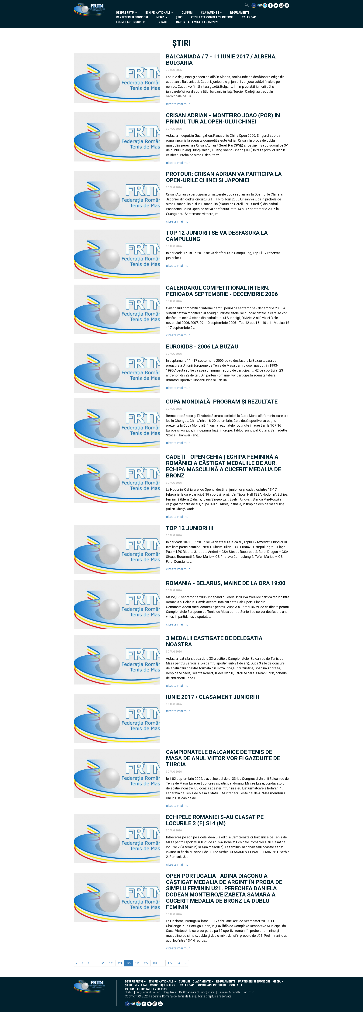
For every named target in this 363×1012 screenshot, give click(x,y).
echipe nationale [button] (158, 12)
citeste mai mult (178, 104)
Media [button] (160, 17)
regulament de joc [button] (148, 992)
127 (146, 963)
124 (120, 963)
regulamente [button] (239, 12)
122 (103, 963)
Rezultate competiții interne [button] (212, 17)
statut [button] (129, 992)
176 (179, 963)
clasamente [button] (210, 12)
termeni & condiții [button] (229, 992)
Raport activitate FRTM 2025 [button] (197, 22)
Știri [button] (179, 17)
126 (137, 963)
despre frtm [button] (125, 12)
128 (155, 963)
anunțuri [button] (249, 992)
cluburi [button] (187, 12)
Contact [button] (161, 22)
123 (111, 963)
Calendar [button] (249, 17)
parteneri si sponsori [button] (132, 17)
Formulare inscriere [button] (131, 22)
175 (170, 963)
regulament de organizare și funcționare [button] (189, 992)
